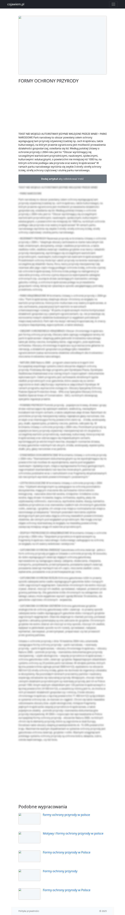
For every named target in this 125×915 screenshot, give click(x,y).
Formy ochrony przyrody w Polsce (66, 852)
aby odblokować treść (62, 179)
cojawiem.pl (15, 4)
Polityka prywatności (28, 911)
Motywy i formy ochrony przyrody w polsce (73, 833)
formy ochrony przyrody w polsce (66, 815)
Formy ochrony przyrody (60, 871)
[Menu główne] (113, 4)
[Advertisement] (62, 108)
